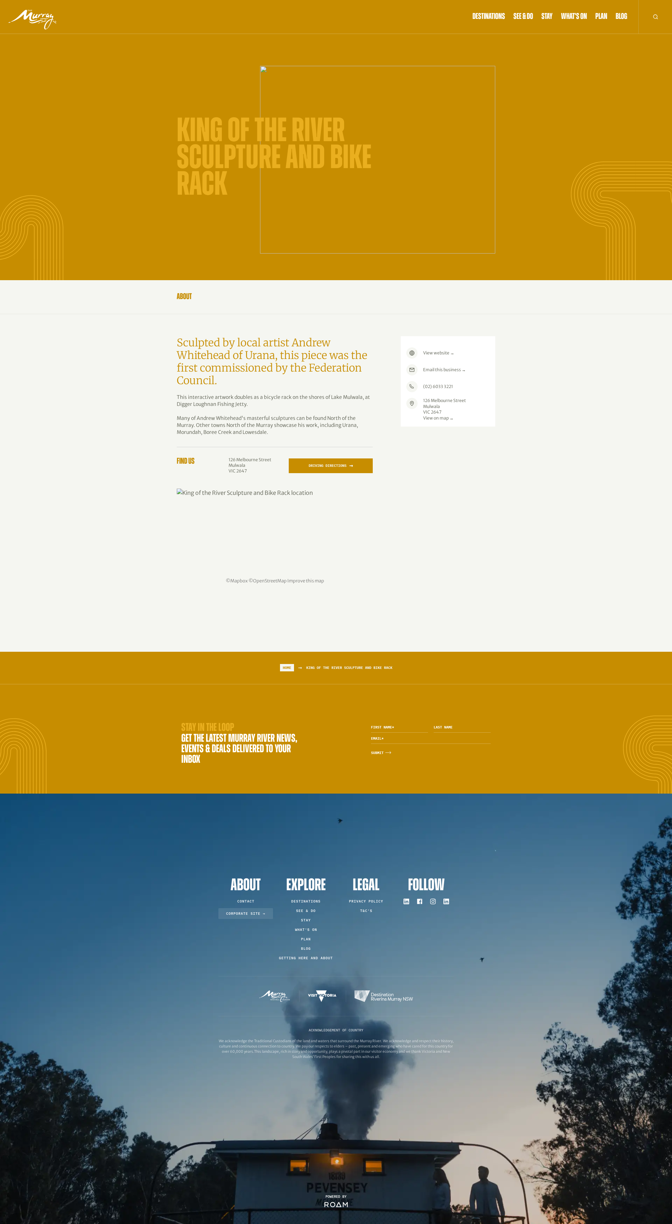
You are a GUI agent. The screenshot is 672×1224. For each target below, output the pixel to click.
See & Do (523, 17)
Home (287, 667)
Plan (601, 17)
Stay (547, 17)
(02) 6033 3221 (438, 386)
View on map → (438, 418)
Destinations (488, 17)
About (184, 297)
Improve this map (305, 580)
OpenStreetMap (270, 580)
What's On (574, 17)
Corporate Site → (245, 913)
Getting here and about (306, 958)
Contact (245, 901)
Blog (621, 17)
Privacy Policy (366, 901)
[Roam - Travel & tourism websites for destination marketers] (336, 1204)
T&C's (366, 910)
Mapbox (239, 580)
